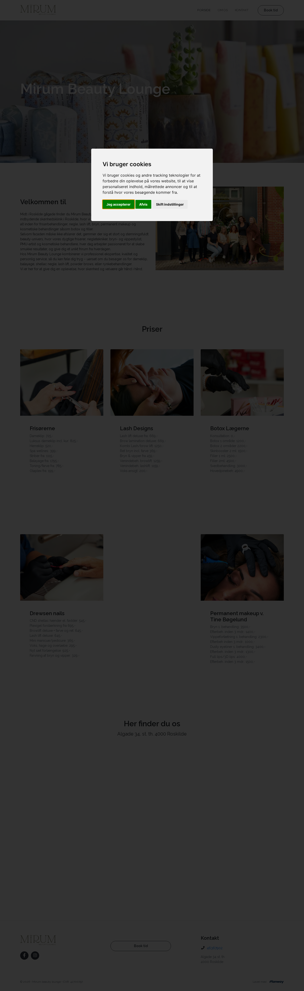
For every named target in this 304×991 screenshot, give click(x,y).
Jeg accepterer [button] (118, 204)
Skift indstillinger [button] (170, 204)
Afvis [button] (143, 204)
